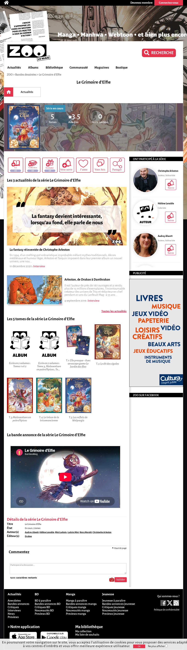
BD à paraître (43, 600)
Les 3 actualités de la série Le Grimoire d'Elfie (44, 180)
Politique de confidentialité (166, 609)
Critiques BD (42, 607)
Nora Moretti (86, 532)
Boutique (122, 67)
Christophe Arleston (102, 532)
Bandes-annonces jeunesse (118, 603)
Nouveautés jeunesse (115, 610)
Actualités (14, 67)
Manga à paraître (76, 600)
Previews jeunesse (113, 613)
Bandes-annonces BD (47, 603)
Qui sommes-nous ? (168, 596)
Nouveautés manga (78, 610)
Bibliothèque (54, 67)
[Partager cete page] (117, 165)
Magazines (101, 67)
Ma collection (83, 631)
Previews (13, 617)
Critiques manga (76, 607)
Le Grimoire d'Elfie (50, 74)
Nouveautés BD (44, 610)
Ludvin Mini (73, 532)
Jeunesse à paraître (113, 600)
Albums (33, 67)
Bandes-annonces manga (81, 603)
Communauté (79, 67)
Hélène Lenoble (46, 532)
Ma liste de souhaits (87, 634)
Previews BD (42, 613)
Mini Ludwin (61, 532)
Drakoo (28, 536)
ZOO (10, 74)
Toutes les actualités (114, 311)
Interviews (14, 610)
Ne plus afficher (156, 646)
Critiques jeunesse (113, 607)
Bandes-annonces (18, 603)
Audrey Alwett (32, 532)
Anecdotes (14, 600)
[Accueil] (8, 2)
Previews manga (76, 613)
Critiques (13, 607)
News (11, 613)
